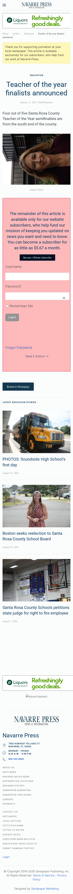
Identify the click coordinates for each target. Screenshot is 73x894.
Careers (8, 799)
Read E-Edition (35, 356)
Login (6, 857)
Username (13, 267)
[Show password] (63, 298)
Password (13, 286)
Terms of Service (43, 875)
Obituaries (10, 816)
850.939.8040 (16, 759)
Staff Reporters (46, 102)
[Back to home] (36, 5)
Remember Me (21, 306)
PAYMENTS (9, 804)
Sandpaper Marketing (45, 888)
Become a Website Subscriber (37, 257)
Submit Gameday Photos (18, 848)
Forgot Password (18, 348)
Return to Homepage (18, 386)
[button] (4, 5)
